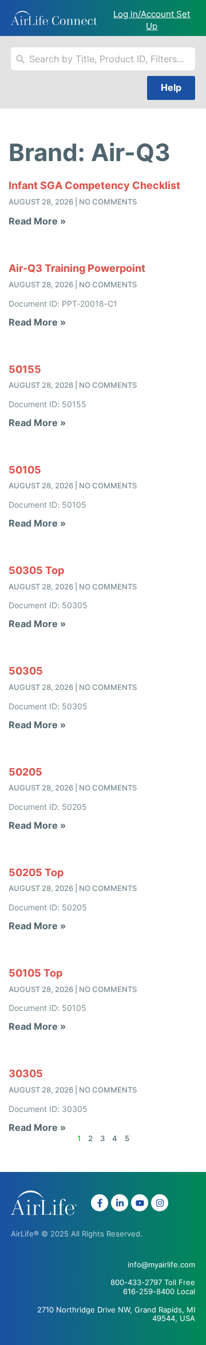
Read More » (37, 221)
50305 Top (36, 570)
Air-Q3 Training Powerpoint (77, 268)
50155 (25, 369)
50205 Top (36, 872)
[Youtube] (139, 1202)
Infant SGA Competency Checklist (94, 185)
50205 (25, 772)
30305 (26, 1073)
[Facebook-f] (99, 1202)
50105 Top (35, 973)
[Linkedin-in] (119, 1202)
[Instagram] (159, 1202)
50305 (26, 671)
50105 (25, 470)
